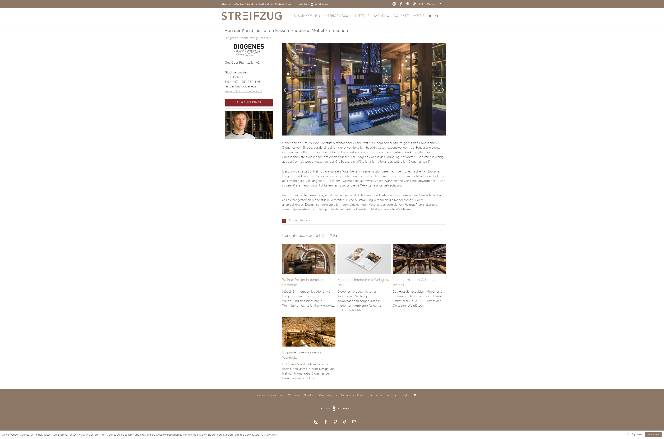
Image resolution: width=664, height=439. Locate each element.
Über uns (260, 395)
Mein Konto (294, 395)
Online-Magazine (328, 395)
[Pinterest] (335, 422)
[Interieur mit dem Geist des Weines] (419, 246)
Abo (282, 395)
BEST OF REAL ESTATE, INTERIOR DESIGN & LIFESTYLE (274, 3)
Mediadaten (347, 395)
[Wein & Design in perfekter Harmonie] (308, 246)
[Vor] (443, 89)
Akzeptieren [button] (654, 435)
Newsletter (310, 395)
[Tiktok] (345, 422)
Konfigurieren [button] (635, 434)
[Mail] (354, 422)
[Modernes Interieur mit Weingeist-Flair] (364, 246)
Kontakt (361, 395)
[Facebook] (326, 422)
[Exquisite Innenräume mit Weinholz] (308, 318)
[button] (436, 16)
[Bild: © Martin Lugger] (364, 89)
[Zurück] (284, 89)
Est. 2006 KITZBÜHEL (335, 409)
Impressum (392, 395)
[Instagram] (316, 422)
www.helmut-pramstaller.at (243, 91)
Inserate (272, 395)
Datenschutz (375, 395)
